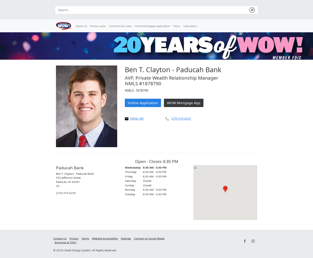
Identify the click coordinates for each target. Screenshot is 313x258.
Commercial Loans (120, 26)
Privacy (74, 238)
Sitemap (126, 238)
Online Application (143, 103)
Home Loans (98, 26)
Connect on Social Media (149, 238)
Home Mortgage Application (152, 26)
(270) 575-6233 (181, 119)
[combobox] (151, 10)
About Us (81, 26)
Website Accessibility (105, 238)
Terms (85, 238)
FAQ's (176, 26)
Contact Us (60, 238)
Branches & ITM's (65, 242)
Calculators (190, 26)
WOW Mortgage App (183, 103)
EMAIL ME (137, 119)
